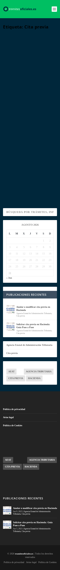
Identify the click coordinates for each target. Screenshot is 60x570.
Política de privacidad (14, 409)
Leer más (15, 107)
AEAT (11, 371)
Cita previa (32, 82)
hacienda (34, 378)
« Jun (9, 278)
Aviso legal (8, 417)
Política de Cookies (12, 425)
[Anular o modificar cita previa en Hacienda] (30, 46)
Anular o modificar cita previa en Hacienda (29, 67)
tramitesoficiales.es (24, 553)
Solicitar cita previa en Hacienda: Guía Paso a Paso (29, 153)
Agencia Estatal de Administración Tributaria (34, 313)
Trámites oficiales (17, 78)
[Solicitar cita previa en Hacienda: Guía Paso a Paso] (30, 132)
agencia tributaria (39, 371)
